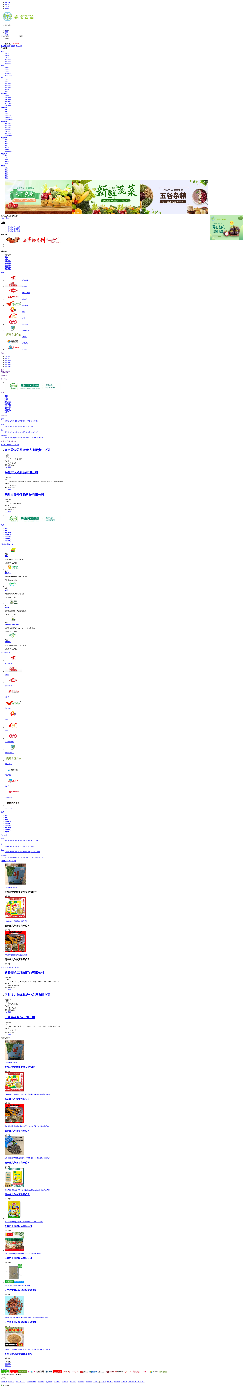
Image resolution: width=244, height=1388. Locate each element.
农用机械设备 (9, 119)
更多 (2, 272)
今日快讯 (4, 372)
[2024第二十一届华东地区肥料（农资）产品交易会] (14, 1373)
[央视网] (57, 1373)
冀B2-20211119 (20, 1382)
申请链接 (4, 1369)
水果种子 (8, 133)
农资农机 (8, 269)
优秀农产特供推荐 (7, 861)
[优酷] (31, 1373)
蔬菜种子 (8, 125)
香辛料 (7, 95)
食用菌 (7, 55)
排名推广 (96, 1382)
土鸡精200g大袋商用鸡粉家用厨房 (16, 921)
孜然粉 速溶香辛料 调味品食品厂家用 (17, 1285)
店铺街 (13, 46)
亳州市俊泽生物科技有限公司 (24, 494)
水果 (6, 259)
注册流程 (41, 1382)
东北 (6, 168)
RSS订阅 (124, 1382)
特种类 (7, 150)
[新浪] (101, 1373)
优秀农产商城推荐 (7, 441)
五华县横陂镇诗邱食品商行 (18, 1354)
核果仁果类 (8, 75)
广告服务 (103, 1382)
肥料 (6, 111)
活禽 (6, 143)
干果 (6, 158)
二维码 (7, 6)
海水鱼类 (8, 87)
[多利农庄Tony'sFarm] (13, 621)
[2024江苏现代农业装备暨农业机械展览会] (5, 1373)
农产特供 (7, 46)
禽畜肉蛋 (8, 261)
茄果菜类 (8, 63)
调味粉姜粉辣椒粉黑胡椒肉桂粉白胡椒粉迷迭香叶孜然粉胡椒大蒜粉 (27, 1126)
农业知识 (8, 360)
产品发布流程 (31, 1382)
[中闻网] (75, 1373)
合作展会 (8, 1366)
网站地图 (89, 1382)
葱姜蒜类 (8, 59)
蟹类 (6, 91)
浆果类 (7, 69)
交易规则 (49, 1382)
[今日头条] (84, 1373)
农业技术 (8, 358)
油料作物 (8, 99)
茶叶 (6, 160)
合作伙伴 (8, 1364)
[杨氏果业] (13, 569)
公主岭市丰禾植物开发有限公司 (21, 1290)
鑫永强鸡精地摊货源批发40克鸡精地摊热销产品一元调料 (24, 1222)
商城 (2, 392)
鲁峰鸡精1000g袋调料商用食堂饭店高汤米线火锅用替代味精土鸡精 (27, 1190)
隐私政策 (65, 1382)
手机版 (7, 4)
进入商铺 (8, 467)
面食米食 (8, 101)
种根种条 (8, 131)
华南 (6, 178)
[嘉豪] (13, 552)
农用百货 (8, 115)
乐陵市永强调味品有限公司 (18, 1226)
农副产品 (8, 267)
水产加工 (8, 89)
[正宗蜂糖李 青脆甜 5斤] (15, 884)
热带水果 (8, 73)
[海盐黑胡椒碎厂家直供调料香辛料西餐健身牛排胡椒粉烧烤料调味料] (14, 1155)
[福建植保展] (22, 1373)
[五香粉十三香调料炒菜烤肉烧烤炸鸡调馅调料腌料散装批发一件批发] (14, 1346)
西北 (6, 172)
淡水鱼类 (8, 83)
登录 (2, 218)
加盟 (6, 554)
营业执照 (11, 1382)
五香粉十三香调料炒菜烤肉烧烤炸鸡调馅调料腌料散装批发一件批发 (27, 1349)
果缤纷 (7, 607)
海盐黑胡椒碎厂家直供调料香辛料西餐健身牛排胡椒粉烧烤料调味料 (27, 1158)
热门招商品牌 (5, 544)
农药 (6, 113)
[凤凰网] (119, 1373)
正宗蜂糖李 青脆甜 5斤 (12, 887)
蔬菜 (6, 257)
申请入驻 (7, 218)
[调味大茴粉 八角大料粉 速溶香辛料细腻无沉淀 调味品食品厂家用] (14, 1314)
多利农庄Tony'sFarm (12, 624)
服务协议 (73, 1382)
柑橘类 (7, 67)
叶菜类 (7, 53)
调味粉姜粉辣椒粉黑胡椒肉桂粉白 (16, 955)
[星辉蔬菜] (13, 638)
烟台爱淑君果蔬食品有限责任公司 (27, 450)
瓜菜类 (7, 57)
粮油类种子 (8, 135)
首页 (2, 46)
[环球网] (110, 1373)
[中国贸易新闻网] (136, 1373)
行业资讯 (8, 356)
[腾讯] (92, 1373)
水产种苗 (8, 85)
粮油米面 (8, 263)
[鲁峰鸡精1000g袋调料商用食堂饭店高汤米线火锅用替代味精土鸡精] (14, 1186)
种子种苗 (8, 265)
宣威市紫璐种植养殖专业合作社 (21, 1067)
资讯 (2, 353)
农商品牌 (19, 46)
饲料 (6, 109)
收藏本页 (8, 2)
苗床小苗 (8, 129)
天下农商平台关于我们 (12, 227)
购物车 (7, 8)
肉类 (6, 139)
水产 (2, 430)
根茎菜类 (8, 61)
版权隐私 (81, 1382)
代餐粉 (7, 162)
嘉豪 (6, 556)
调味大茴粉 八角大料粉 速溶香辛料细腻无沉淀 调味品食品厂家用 (26, 1317)
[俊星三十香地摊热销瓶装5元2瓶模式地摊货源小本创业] (14, 1250)
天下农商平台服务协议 (12, 231)
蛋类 (6, 145)
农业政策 (8, 364)
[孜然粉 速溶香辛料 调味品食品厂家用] (14, 1282)
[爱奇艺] (163, 1373)
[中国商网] (66, 1373)
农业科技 (8, 362)
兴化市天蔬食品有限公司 (21, 472)
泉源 (6, 590)
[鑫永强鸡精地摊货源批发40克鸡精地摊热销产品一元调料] (14, 1218)
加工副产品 (8, 103)
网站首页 (4, 1382)
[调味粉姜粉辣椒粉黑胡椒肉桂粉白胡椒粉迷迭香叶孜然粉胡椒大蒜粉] (15, 951)
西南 (6, 174)
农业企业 (8, 366)
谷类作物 (8, 97)
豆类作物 (8, 105)
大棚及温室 (8, 117)
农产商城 (4, 415)
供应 (2, 812)
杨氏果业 (8, 573)
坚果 (6, 156)
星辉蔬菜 (8, 642)
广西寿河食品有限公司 (20, 1017)
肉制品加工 (8, 152)
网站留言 (117, 1382)
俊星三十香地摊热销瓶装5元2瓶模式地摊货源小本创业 (23, 1253)
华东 (6, 170)
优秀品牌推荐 (5, 652)
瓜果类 (7, 71)
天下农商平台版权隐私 (12, 229)
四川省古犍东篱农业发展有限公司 (27, 995)
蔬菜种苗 (8, 127)
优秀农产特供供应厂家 (8, 967)
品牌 (2, 525)
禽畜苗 (7, 148)
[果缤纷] (13, 603)
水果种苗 (8, 123)
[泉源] (13, 586)
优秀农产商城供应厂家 (8, 445)
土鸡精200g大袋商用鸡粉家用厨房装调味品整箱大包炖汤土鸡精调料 (27, 1094)
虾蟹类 (10, 432)
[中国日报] (49, 1373)
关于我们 (57, 1382)
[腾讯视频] (154, 1373)
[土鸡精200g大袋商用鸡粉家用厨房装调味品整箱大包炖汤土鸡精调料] (15, 918)
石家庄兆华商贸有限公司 (17, 1099)
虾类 (6, 81)
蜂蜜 (6, 164)
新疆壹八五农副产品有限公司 (24, 972)
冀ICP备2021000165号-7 (136, 1382)
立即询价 (8, 896)
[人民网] (128, 1373)
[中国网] (145, 1373)
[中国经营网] (40, 1373)
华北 (6, 176)
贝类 (6, 79)
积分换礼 (110, 1382)
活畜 (6, 141)
